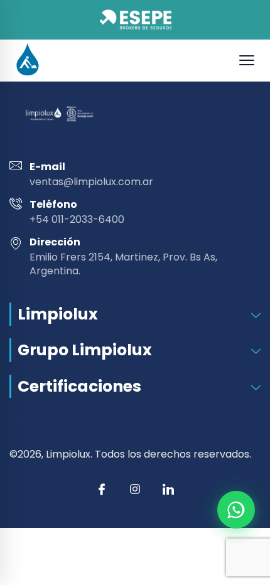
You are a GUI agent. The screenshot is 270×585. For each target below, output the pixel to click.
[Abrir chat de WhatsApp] (236, 510)
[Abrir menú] (246, 60)
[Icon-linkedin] (168, 489)
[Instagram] (135, 489)
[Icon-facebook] (102, 489)
